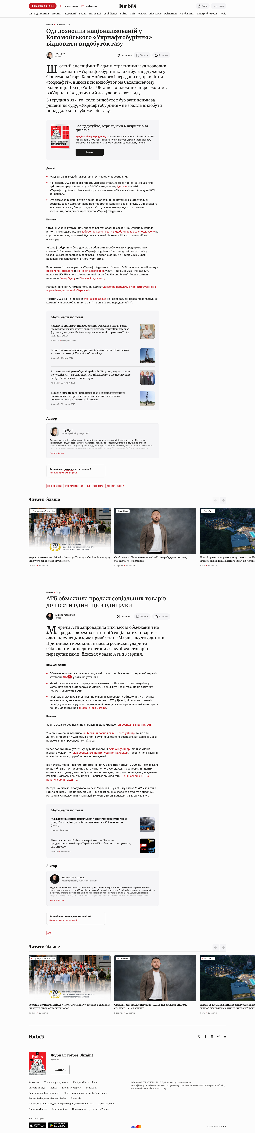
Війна (123, 13)
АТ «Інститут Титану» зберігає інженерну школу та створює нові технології (69, 559)
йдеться (122, 186)
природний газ (54, 486)
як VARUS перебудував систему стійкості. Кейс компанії (150, 559)
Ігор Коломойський (74, 486)
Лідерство (155, 13)
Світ (132, 13)
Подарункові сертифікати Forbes (90, 1109)
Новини (57, 13)
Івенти (53, 1087)
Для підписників (39, 13)
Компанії (70, 13)
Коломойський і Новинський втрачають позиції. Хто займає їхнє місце (90, 352)
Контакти (34, 1082)
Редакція (76, 1098)
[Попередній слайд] (215, 947)
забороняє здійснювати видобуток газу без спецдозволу (118, 231)
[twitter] (199, 1036)
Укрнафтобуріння (115, 486)
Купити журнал (71, 6)
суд (88, 486)
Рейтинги (170, 13)
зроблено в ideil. (216, 1127)
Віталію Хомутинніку (92, 278)
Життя (142, 13)
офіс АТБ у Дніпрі (119, 749)
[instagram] (212, 1036)
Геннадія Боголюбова (91, 270)
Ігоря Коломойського (59, 270)
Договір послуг (37, 1087)
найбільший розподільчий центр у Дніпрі (108, 733)
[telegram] (218, 1036)
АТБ (64, 677)
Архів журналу (106, 1103)
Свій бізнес (110, 13)
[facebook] (205, 1036)
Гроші (82, 13)
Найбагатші (186, 13)
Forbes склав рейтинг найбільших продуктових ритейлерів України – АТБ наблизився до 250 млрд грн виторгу (91, 843)
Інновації (95, 13)
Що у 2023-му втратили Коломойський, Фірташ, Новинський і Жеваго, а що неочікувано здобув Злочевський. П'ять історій (91, 375)
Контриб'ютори (207, 13)
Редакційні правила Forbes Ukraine (48, 1098)
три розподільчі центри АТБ (134, 724)
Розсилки (91, 1087)
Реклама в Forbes (38, 1109)
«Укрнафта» (99, 486)
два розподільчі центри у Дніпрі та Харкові (100, 752)
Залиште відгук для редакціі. (63, 473)
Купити (89, 152)
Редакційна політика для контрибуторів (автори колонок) (61, 1103)
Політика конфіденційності (44, 1093)
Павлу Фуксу (67, 278)
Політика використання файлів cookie (85, 1093)
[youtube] (225, 1036)
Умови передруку (71, 1087)
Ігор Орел (60, 53)
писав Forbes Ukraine (92, 707)
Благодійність (59, 1109)
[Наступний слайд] (223, 500)
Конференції (91, 6)
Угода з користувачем (56, 1082)
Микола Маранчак (65, 615)
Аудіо (223, 13)
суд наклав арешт (95, 298)
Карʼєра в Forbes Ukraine (86, 1082)
